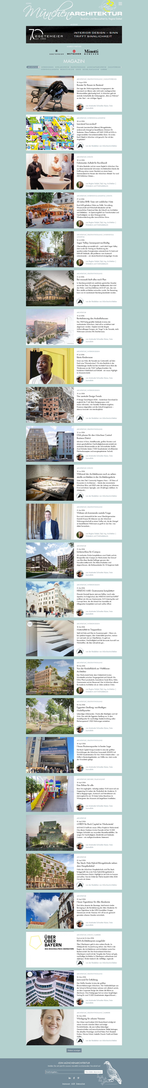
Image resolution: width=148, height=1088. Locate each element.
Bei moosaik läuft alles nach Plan (91, 279)
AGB (73, 1083)
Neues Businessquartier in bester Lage (94, 746)
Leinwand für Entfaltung (87, 979)
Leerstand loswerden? (86, 123)
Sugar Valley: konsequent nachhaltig (93, 242)
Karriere (104, 69)
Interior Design (47, 67)
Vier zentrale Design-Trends (89, 396)
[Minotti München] (91, 52)
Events (78, 69)
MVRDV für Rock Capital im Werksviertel (95, 824)
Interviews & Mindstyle (50, 69)
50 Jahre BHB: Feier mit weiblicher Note (95, 201)
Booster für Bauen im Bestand (90, 84)
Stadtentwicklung (78, 67)
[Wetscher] (74, 52)
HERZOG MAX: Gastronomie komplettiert (95, 590)
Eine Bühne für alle (85, 785)
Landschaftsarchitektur (96, 67)
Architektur (32, 67)
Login (28, 3)
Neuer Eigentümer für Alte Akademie (93, 901)
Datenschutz (80, 1083)
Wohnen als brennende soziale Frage (94, 512)
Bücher (90, 779)
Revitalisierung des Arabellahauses (92, 318)
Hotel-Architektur (62, 67)
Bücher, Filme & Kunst (91, 69)
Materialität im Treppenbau (89, 629)
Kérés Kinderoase (85, 357)
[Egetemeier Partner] (57, 52)
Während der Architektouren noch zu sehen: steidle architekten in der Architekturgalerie (96, 475)
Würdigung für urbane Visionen (91, 1018)
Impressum (66, 1083)
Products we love (67, 69)
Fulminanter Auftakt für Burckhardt (92, 162)
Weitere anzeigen (74, 1050)
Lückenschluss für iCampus (88, 551)
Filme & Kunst (100, 779)
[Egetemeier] (74, 34)
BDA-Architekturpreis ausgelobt (91, 940)
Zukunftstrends (114, 67)
